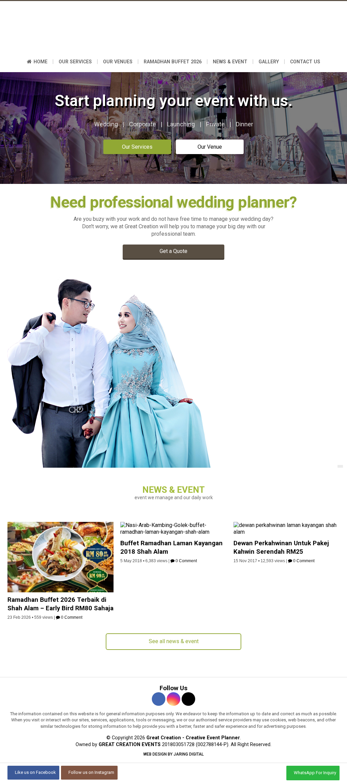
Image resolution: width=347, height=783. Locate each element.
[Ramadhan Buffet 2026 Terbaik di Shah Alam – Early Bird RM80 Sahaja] (60, 590)
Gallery (269, 61)
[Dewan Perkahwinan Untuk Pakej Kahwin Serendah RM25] (286, 532)
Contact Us (305, 61)
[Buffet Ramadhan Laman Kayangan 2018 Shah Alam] (173, 532)
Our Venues (117, 61)
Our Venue (210, 147)
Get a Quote (173, 251)
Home (39, 61)
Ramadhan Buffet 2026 (173, 61)
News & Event (230, 61)
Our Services (75, 61)
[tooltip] (158, 699)
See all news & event (174, 641)
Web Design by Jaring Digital (173, 754)
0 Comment (71, 617)
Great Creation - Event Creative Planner (173, 28)
